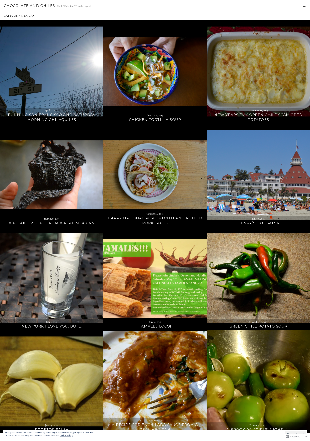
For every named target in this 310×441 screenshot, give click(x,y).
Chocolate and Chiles (29, 6)
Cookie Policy (66, 435)
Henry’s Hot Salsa (258, 223)
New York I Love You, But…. (52, 326)
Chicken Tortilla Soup (155, 120)
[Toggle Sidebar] (304, 6)
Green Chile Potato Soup (258, 326)
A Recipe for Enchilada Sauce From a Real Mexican (155, 427)
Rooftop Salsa (52, 429)
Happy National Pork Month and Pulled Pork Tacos (155, 220)
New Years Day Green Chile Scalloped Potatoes (258, 117)
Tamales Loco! (155, 326)
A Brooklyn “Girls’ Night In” (258, 429)
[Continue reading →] (51, 71)
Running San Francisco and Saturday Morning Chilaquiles (51, 117)
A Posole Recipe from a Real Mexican (52, 223)
